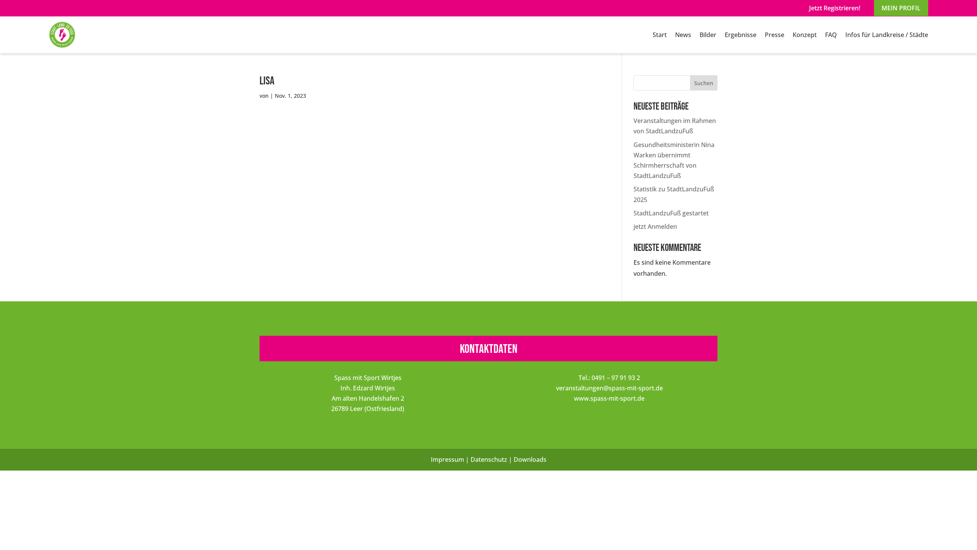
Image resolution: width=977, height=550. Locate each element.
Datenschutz (489, 459)
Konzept (805, 35)
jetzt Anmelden (655, 226)
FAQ (831, 35)
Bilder (708, 35)
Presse (774, 35)
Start (660, 35)
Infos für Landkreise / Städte (886, 35)
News (683, 35)
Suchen (703, 83)
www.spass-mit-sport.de (609, 398)
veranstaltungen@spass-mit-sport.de (609, 388)
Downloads (530, 459)
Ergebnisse (740, 35)
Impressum (447, 459)
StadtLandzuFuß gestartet (671, 213)
